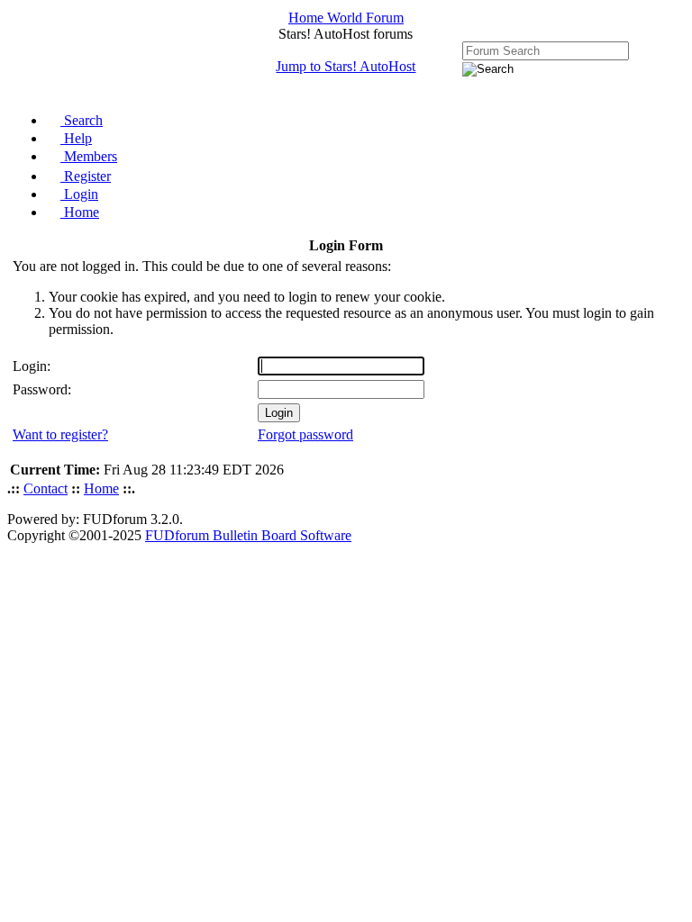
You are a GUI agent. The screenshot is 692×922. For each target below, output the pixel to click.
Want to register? (60, 434)
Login (79, 194)
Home (79, 212)
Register (85, 176)
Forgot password (305, 434)
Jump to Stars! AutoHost (345, 66)
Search (81, 120)
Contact (45, 488)
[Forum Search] (545, 50)
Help (76, 138)
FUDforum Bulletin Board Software (248, 535)
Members (88, 156)
